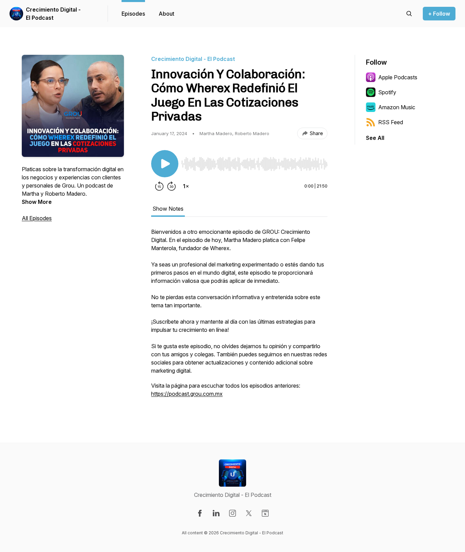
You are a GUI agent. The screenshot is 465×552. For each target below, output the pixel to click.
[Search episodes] (409, 14)
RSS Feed (390, 122)
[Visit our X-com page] (248, 513)
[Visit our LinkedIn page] (216, 513)
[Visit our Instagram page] (232, 513)
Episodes (133, 13)
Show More (37, 201)
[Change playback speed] (186, 186)
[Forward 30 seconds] (171, 186)
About (166, 13)
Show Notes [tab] (168, 208)
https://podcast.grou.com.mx (187, 393)
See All (375, 137)
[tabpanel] (239, 316)
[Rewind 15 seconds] (159, 186)
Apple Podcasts (397, 77)
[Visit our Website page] (265, 513)
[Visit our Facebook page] (199, 513)
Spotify (387, 92)
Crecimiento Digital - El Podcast (53, 13)
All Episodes (37, 218)
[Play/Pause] (164, 163)
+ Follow (439, 13)
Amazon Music (396, 107)
